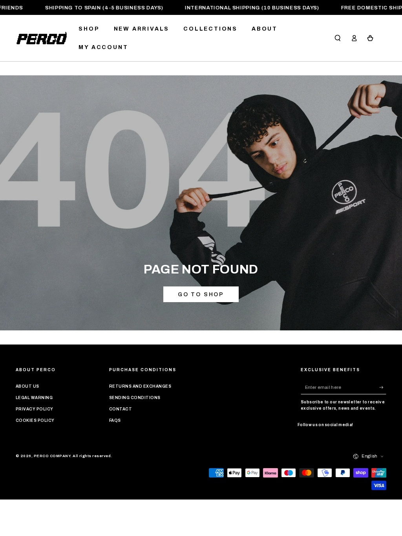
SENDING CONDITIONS (135, 398)
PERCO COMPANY (52, 456)
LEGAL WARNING (34, 398)
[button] (337, 38)
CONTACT (120, 409)
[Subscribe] (382, 387)
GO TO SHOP (201, 294)
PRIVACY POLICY (34, 409)
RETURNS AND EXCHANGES (140, 386)
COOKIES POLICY (35, 420)
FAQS (115, 420)
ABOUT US (27, 386)
